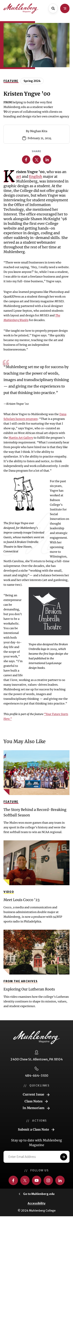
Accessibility (36, 1203)
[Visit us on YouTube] (36, 1180)
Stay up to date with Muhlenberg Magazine (36, 1142)
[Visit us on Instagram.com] (48, 1180)
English (35, 176)
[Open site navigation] (64, 8)
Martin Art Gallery (21, 437)
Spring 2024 (32, 81)
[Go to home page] (21, 9)
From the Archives (21, 981)
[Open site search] (53, 8)
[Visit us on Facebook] (13, 1180)
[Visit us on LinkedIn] (60, 1180)
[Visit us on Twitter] (25, 1180)
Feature (11, 81)
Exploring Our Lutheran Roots (29, 989)
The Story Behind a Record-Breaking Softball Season (35, 812)
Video (9, 892)
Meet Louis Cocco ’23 (22, 900)
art (18, 176)
